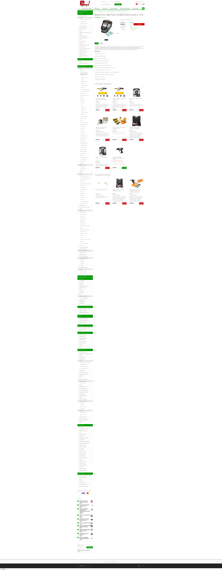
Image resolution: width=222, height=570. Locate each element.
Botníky (81, 227)
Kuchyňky (81, 466)
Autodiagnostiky (83, 15)
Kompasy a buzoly (83, 372)
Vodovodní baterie (83, 247)
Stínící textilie (82, 197)
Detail (124, 167)
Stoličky (81, 235)
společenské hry (83, 464)
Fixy (80, 432)
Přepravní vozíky (83, 161)
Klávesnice (81, 280)
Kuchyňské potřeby (83, 258)
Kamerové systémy (83, 318)
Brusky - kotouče (83, 93)
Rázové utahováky (83, 36)
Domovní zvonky (83, 249)
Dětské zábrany (82, 434)
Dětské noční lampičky (84, 443)
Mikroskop (81, 284)
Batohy (80, 355)
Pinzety (80, 479)
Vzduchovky (82, 402)
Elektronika (135, 8)
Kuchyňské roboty (83, 250)
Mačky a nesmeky (83, 399)
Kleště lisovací (83, 108)
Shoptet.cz (107, 561)
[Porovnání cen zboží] (2, 569)
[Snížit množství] (133, 24)
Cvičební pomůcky (83, 368)
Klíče (80, 39)
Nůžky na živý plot (83, 180)
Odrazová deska (82, 341)
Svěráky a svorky (83, 118)
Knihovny (82, 241)
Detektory (81, 375)
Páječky (82, 79)
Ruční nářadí (82, 101)
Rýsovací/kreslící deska (84, 441)
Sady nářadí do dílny (84, 135)
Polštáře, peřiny (83, 218)
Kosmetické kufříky (83, 486)
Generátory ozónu (83, 63)
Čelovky (81, 397)
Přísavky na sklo (84, 145)
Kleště (82, 103)
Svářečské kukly (84, 81)
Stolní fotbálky (82, 446)
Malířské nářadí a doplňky (85, 308)
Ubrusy (81, 237)
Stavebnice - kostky (83, 429)
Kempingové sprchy (83, 388)
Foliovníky (82, 195)
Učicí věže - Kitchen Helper (85, 239)
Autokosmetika (82, 29)
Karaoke (81, 459)
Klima (80, 61)
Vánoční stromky (83, 271)
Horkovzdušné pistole (85, 89)
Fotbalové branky (83, 457)
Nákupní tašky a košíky (84, 229)
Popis (97, 43)
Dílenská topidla (83, 149)
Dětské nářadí (82, 455)
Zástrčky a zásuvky (83, 23)
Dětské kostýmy (82, 445)
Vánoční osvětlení (83, 273)
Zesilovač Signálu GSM (84, 207)
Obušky (80, 421)
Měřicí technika (82, 165)
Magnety (81, 163)
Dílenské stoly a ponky (84, 157)
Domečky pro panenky (84, 438)
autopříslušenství (83, 27)
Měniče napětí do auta (84, 45)
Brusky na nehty (82, 477)
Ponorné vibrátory (83, 122)
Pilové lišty (83, 132)
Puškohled (81, 393)
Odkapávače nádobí (84, 243)
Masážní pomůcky (83, 364)
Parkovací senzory (83, 55)
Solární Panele (82, 205)
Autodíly (81, 17)
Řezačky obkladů (84, 116)
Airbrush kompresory (84, 312)
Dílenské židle (82, 153)
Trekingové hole (83, 395)
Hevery (80, 30)
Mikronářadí (83, 83)
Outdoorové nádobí (83, 374)
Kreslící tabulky (82, 470)
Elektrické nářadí (83, 74)
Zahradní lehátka (83, 223)
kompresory (82, 70)
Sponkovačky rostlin (84, 203)
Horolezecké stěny (83, 392)
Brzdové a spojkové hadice (85, 19)
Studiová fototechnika (83, 332)
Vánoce (81, 269)
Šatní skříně (82, 222)
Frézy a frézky (82, 126)
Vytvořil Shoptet (142, 565)
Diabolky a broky (83, 406)
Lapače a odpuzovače (84, 201)
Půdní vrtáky (82, 185)
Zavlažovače (82, 193)
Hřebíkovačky (82, 134)
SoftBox (81, 344)
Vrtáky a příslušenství (84, 72)
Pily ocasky (82, 99)
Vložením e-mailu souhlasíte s (83, 551)
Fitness (80, 360)
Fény (80, 377)
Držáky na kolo (83, 412)
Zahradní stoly (83, 220)
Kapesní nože (82, 383)
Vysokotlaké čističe (83, 189)
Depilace (81, 481)
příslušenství (82, 336)
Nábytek (81, 210)
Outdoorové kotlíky (83, 390)
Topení (80, 172)
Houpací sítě (82, 216)
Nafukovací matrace (84, 233)
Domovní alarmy (82, 322)
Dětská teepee (82, 454)
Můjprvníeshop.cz (113, 561)
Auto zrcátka (82, 41)
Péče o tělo (80, 473)
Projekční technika (83, 296)
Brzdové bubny (83, 25)
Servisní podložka (84, 112)
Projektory (81, 301)
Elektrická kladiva (84, 85)
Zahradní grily (82, 254)
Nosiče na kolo (82, 418)
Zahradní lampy (83, 187)
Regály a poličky (82, 452)
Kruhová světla (82, 343)
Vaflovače (82, 261)
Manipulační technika (84, 143)
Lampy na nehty (82, 482)
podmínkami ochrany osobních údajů (83, 551)
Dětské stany (82, 439)
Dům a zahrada (113, 8)
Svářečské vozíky (84, 77)
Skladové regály (83, 137)
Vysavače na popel (83, 267)
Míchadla (82, 97)
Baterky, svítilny (82, 352)
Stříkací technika (83, 310)
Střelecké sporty (83, 401)
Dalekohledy (82, 357)
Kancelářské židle (83, 231)
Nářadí (80, 34)
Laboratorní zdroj (83, 168)
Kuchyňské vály (83, 252)
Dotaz (134, 29)
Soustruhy (82, 155)
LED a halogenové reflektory (85, 327)
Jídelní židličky (82, 463)
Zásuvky (81, 289)
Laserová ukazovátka (84, 297)
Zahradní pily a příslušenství (85, 183)
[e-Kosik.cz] (84, 4)
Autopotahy (82, 54)
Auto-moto (97, 8)
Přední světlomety (83, 38)
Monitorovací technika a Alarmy (83, 316)
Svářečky (82, 76)
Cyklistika (81, 410)
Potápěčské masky (83, 386)
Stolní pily (82, 130)
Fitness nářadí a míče (84, 366)
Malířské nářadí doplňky (83, 306)
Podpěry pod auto (83, 52)
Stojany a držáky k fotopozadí (83, 339)
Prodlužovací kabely (84, 124)
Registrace (142, 1)
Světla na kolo (82, 414)
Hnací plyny (82, 408)
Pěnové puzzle (82, 450)
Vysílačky (81, 290)
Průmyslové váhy (83, 141)
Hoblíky (81, 120)
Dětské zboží (81, 425)
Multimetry (82, 170)
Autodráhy (81, 448)
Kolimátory (82, 404)
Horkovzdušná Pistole (84, 95)
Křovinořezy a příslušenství (85, 178)
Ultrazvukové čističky (84, 484)
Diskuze (101, 43)
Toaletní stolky (83, 214)
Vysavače (81, 43)
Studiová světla (82, 334)
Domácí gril (82, 263)
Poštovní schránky (83, 256)
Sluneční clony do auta (84, 48)
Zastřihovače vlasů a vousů (85, 475)
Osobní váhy (82, 370)
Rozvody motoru (83, 21)
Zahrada (81, 174)
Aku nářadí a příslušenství (85, 91)
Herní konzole (82, 468)
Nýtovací (82, 114)
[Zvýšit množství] (133, 23)
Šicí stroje (81, 292)
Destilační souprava (125, 8)
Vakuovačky (82, 259)
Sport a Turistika (82, 349)
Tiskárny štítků (82, 300)
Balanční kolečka (83, 416)
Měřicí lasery (82, 139)
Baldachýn (81, 427)
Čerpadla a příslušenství (84, 176)
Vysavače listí (82, 181)
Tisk (125, 29)
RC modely (81, 436)
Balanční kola (82, 461)
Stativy (80, 346)
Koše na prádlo (83, 212)
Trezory (81, 245)
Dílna (80, 68)
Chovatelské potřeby (87, 8)
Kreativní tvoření (83, 430)
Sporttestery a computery (85, 362)
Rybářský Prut (82, 359)
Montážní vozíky (84, 159)
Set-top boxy (82, 303)
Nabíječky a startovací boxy (85, 32)
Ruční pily (82, 199)
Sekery (80, 208)
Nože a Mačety (82, 381)
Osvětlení (80, 325)
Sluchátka (81, 282)
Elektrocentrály (83, 147)
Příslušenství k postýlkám (85, 225)
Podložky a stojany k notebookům (83, 287)
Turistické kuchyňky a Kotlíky (85, 353)
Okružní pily (82, 128)
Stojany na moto (83, 50)
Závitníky (82, 106)
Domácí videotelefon (84, 320)
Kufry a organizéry (83, 379)
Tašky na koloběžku (83, 420)
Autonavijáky (82, 46)
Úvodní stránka (78, 8)
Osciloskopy (82, 166)
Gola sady (83, 110)
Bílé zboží (105, 8)
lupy (80, 294)
